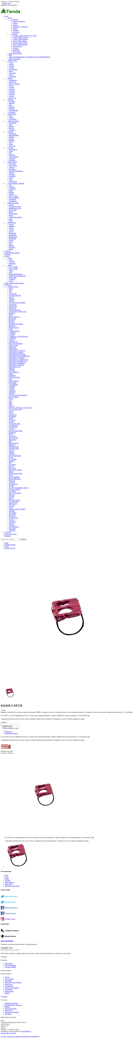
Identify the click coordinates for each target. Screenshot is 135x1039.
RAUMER (12, 465)
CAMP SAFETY (14, 331)
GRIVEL (12, 393)
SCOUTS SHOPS (14, 489)
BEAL (11, 315)
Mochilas (9, 100)
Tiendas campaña (12, 121)
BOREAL (12, 326)
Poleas (11, 71)
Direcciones (8, 1010)
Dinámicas (12, 160)
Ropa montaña (11, 162)
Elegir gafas (8, 884)
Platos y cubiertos (14, 84)
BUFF (11, 329)
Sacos (6, 877)
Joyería (7, 256)
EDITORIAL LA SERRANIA (18, 359)
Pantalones (12, 169)
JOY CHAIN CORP (15, 409)
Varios (11, 75)
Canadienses (13, 123)
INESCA (12, 406)
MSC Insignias (17, 46)
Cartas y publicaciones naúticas (14, 283)
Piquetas (11, 128)
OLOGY (11, 450)
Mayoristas (8, 981)
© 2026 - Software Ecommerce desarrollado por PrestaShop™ (20, 1036)
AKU (10, 290)
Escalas (11, 228)
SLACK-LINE (13, 502)
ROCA (11, 475)
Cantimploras (13, 80)
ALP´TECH (13, 294)
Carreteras (12, 279)
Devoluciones (9, 986)
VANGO (11, 523)
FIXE (10, 379)
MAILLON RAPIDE (15, 431)
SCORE (11, 486)
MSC (10, 55)
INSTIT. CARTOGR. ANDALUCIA (21, 408)
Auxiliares (12, 158)
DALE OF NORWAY (16, 343)
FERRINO (12, 375)
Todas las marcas (11, 286)
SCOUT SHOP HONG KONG (19, 488)
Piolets (11, 190)
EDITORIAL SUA (15, 367)
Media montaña (13, 135)
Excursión (12, 101)
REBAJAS (8, 285)
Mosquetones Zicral (15, 206)
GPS (10, 185)
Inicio (6, 16)
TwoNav (11, 520)
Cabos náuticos (13, 157)
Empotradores (13, 214)
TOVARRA (12, 513)
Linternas (12, 92)
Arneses (11, 64)
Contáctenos (8, 989)
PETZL (11, 457)
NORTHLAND (14, 448)
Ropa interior (13, 181)
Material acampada (14, 59)
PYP (10, 463)
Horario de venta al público (13, 982)
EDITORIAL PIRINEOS (17, 363)
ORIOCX (12, 454)
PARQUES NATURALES (17, 276)
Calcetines (12, 174)
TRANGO (12, 516)
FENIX (11, 374)
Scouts (8, 18)
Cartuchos (12, 91)
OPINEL (11, 452)
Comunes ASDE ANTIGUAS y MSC (25, 35)
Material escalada (12, 203)
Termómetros (13, 201)
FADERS (12, 370)
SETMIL (11, 497)
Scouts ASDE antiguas (20, 41)
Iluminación (12, 233)
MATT (11, 434)
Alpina (11, 270)
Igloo (10, 124)
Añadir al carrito (7, 726)
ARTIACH (12, 308)
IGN (10, 400)
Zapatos (11, 139)
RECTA (11, 466)
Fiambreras (12, 82)
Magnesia (12, 108)
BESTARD (12, 319)
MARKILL (12, 432)
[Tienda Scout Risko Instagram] (11, 920)
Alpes (10, 281)
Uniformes (13, 19)
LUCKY (11, 429)
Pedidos (7, 1007)
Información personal (11, 1003)
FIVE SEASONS (14, 377)
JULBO (11, 411)
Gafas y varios (13, 196)
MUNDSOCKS (14, 443)
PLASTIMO (13, 459)
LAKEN (11, 422)
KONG (11, 418)
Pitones (11, 212)
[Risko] (11, 909)
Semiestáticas (13, 149)
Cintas (11, 151)
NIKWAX (12, 445)
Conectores (12, 73)
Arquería (7, 251)
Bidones (11, 246)
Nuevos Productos (10, 965)
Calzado (9, 132)
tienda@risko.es (26, 1031)
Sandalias (12, 141)
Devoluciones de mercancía (13, 1005)
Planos (8, 265)
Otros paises (16, 52)
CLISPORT (12, 338)
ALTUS (11, 297)
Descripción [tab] (8, 731)
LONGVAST (13, 427)
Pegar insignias (9, 882)
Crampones (12, 189)
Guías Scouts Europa (15, 53)
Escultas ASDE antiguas (20, 43)
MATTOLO (12, 436)
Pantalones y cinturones (20, 27)
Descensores (13, 210)
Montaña (11, 103)
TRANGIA (12, 514)
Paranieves (12, 176)
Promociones (9, 963)
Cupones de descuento (12, 1012)
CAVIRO (12, 335)
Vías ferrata (12, 76)
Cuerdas (11, 66)
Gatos (10, 142)
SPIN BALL (13, 504)
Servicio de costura (11, 534)
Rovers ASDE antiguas (20, 44)
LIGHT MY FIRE (14, 424)
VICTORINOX (14, 527)
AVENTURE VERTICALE (18, 311)
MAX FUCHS (13, 438)
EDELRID (12, 347)
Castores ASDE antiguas (20, 37)
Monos (11, 249)
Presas (11, 219)
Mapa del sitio (9, 991)
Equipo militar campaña (12, 253)
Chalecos (11, 167)
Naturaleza (12, 263)
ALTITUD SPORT (15, 295)
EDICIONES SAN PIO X (17, 351)
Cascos (11, 62)
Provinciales (12, 278)
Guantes (11, 173)
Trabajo (15, 23)
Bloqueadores (13, 237)
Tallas (6, 875)
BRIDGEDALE (14, 327)
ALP (10, 292)
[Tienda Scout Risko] (11, 914)
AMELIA (12, 299)
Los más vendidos (10, 967)
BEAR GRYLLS (14, 317)
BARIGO (12, 313)
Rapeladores (12, 235)
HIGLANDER (13, 397)
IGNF (10, 402)
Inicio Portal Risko (7, 941)
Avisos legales (9, 979)
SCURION (12, 491)
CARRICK (12, 333)
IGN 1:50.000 (13, 269)
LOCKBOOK (13, 425)
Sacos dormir (10, 114)
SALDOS (8, 532)
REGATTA (12, 468)
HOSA (11, 399)
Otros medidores (14, 197)
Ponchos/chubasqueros (16, 171)
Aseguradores (13, 69)
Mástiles (11, 126)
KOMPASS (12, 416)
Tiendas (7, 993)
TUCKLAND (13, 518)
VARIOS (12, 525)
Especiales (12, 146)
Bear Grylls (12, 98)
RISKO (11, 472)
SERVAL (12, 495)
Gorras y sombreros (19, 21)
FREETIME (13, 383)
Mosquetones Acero (15, 208)
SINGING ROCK (14, 500)
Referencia (4, 751)
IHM (10, 404)
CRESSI (11, 340)
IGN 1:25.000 (13, 267)
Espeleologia (10, 222)
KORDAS (12, 420)
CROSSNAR (13, 342)
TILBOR (12, 511)
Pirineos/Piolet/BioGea (16, 274)
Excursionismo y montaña (14, 183)
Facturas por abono (11, 1008)
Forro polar (12, 164)
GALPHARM (13, 384)
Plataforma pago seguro (12, 886)
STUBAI (12, 505)
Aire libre (12, 262)
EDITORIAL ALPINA (16, 352)
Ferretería (12, 94)
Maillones (12, 226)
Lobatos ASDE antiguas (20, 39)
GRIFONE (12, 392)
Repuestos (12, 112)
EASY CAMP (13, 345)
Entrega (7, 977)
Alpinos (11, 117)
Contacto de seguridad (12, 988)
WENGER (12, 529)
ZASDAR (12, 530)
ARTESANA (13, 306)
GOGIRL (12, 390)
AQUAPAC (13, 304)
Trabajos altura (11, 60)
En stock (3, 753)
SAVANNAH (13, 484)
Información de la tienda (8, 1033)
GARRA (11, 388)
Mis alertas (8, 1014)
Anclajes (11, 68)
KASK (11, 413)
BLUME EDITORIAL (16, 324)
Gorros (11, 178)
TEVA (11, 507)
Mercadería (16, 50)
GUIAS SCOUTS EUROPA (18, 395)
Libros (8, 258)
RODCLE (12, 481)
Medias (15, 28)
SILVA (11, 498)
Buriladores (12, 238)
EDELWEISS (13, 349)
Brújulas (11, 192)
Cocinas (11, 87)
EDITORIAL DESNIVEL (17, 354)
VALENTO (12, 521)
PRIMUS (12, 461)
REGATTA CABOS (15, 470)
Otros (10, 105)
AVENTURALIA (14, 310)
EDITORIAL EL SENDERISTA (19, 356)
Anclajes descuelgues (15, 217)
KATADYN (13, 415)
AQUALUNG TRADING (17, 303)
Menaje (9, 78)
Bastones (11, 194)
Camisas (15, 25)
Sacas (10, 244)
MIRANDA (12, 440)
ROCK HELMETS (15, 479)
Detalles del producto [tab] (11, 733)
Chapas (11, 240)
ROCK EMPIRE (14, 477)
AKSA (11, 288)
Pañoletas (16, 30)
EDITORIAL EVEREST (17, 358)
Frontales (11, 187)
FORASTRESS (14, 381)
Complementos (13, 110)
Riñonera (11, 107)
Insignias (13, 34)
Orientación (12, 199)
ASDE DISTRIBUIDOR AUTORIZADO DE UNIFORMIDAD (29, 57)
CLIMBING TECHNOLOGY (18, 336)
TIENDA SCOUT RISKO (17, 509)
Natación (7, 254)
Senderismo (12, 133)
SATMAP (12, 482)
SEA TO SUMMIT (15, 493)
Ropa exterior (13, 165)
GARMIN (12, 386)
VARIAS (15, 48)
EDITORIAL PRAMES (16, 365)
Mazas (11, 215)
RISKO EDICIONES (15, 473)
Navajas (11, 85)
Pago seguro (8, 984)
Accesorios (16, 32)
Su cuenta (4, 996)
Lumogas (12, 89)
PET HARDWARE (15, 456)
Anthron (11, 301)
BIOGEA (12, 320)
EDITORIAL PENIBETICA (18, 361)
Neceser (11, 96)
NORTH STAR (14, 447)
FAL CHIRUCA (14, 372)
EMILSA (12, 368)
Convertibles (13, 119)
